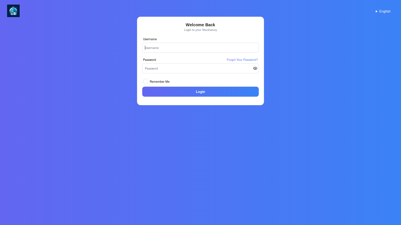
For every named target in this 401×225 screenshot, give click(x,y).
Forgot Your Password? (242, 60)
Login (200, 91)
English (385, 11)
